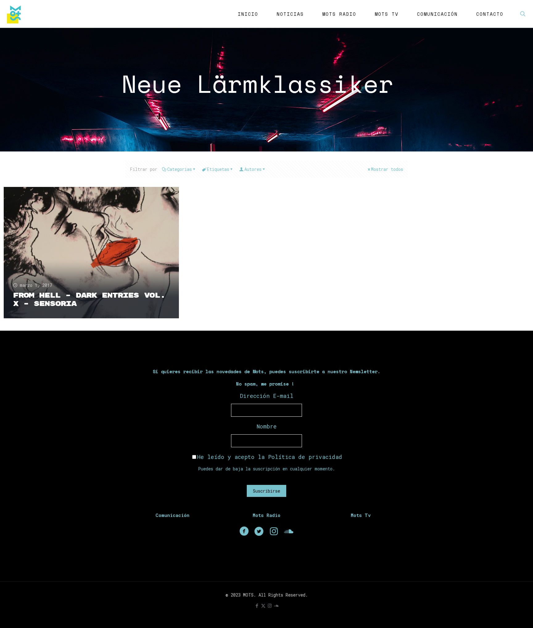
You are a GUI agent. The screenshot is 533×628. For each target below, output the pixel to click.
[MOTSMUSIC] (15, 14)
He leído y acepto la (269, 456)
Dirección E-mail (266, 395)
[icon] (276, 605)
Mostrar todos (387, 169)
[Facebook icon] (256, 605)
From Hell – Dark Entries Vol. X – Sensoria (89, 299)
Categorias (179, 169)
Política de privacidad (305, 457)
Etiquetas (218, 169)
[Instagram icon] (269, 605)
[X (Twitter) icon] (263, 605)
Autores (253, 169)
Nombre (267, 426)
